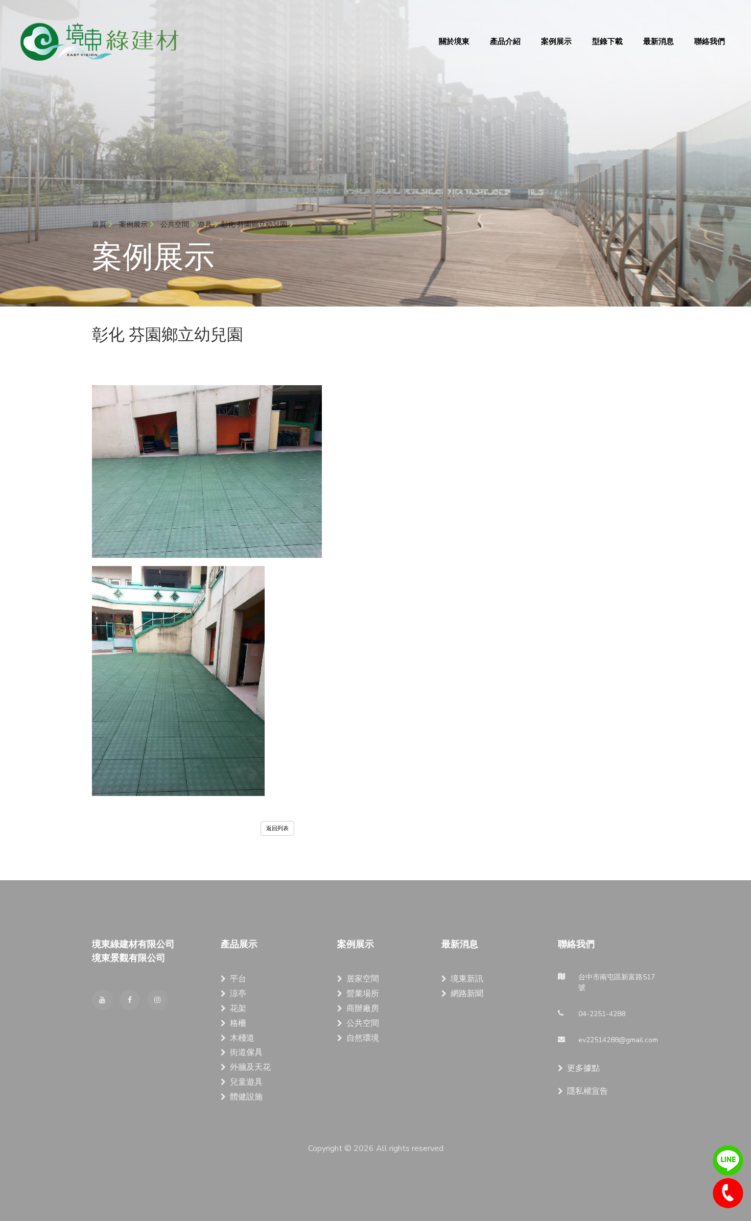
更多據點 (583, 1068)
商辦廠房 (362, 1008)
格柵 (238, 1023)
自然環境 (362, 1038)
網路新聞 (467, 993)
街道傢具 (246, 1052)
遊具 (205, 224)
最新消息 (658, 41)
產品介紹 (505, 41)
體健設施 (246, 1096)
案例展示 (556, 41)
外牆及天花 (250, 1067)
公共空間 (362, 1023)
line (728, 1160)
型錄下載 (607, 41)
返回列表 (277, 828)
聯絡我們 (709, 41)
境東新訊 (467, 978)
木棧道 (242, 1038)
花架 (238, 1008)
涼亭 (238, 993)
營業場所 (362, 993)
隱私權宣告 (587, 1091)
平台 (238, 978)
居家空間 (362, 978)
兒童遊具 (246, 1082)
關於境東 (454, 41)
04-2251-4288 (728, 1193)
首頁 (100, 224)
